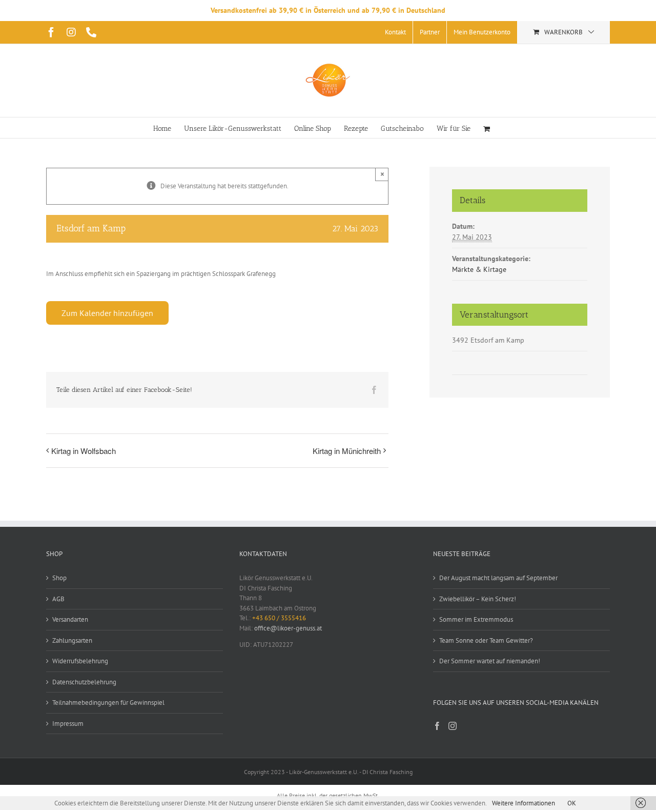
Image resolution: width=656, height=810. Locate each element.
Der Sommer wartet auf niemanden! (489, 661)
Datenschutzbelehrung (84, 682)
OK (571, 803)
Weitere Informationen (523, 803)
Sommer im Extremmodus (476, 619)
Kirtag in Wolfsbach (83, 450)
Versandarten (70, 619)
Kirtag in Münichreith (347, 450)
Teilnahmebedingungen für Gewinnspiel (108, 702)
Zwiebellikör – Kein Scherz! (477, 599)
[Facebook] (437, 726)
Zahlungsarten (72, 640)
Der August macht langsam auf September (498, 578)
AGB (58, 599)
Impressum (68, 723)
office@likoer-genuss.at (288, 628)
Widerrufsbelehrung (80, 661)
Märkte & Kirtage (479, 269)
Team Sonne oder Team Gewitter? (486, 640)
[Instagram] (452, 726)
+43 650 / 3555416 (279, 618)
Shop (59, 578)
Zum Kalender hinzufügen (107, 313)
